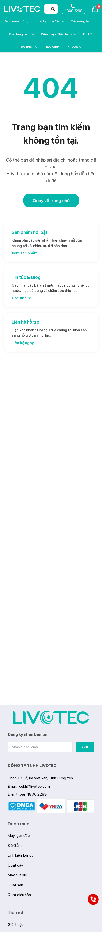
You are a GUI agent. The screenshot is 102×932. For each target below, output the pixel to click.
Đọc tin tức (21, 298)
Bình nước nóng (16, 21)
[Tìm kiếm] (53, 9)
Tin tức (87, 34)
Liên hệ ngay (23, 343)
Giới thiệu (26, 47)
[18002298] (93, 899)
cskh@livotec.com (34, 786)
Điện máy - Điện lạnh (56, 34)
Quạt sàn (15, 885)
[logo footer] (51, 717)
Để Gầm (15, 845)
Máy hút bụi (17, 875)
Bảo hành (52, 47)
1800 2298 (37, 794)
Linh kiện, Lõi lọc (21, 855)
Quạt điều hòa (19, 894)
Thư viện (71, 47)
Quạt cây (15, 865)
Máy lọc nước (49, 21)
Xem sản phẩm (25, 253)
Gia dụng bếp (19, 34)
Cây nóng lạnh (81, 21)
